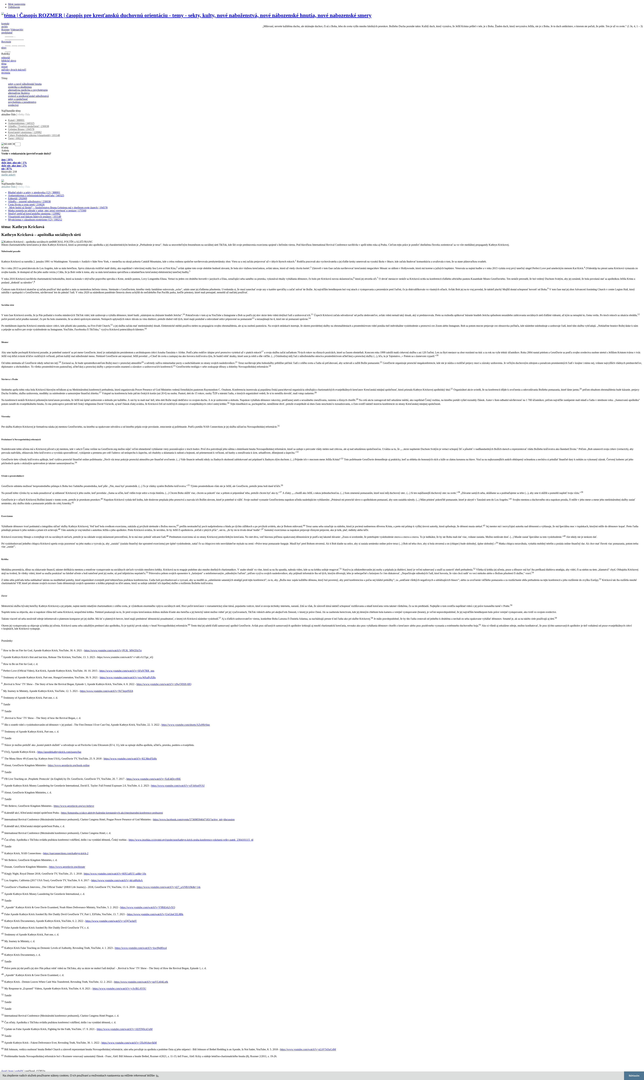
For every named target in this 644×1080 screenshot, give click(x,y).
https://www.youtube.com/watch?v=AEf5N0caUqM (124, 1029)
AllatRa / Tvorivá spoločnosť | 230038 (28, 126)
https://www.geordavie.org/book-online (69, 765)
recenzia (5, 72)
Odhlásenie (14, 7)
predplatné (6, 32)
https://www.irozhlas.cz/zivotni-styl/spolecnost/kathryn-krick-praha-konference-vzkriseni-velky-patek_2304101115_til (191, 839)
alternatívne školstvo (19, 93)
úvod (4, 1071)
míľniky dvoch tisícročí (13, 69)
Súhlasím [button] (634, 1075)
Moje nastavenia (16, 4)
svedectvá (13, 105)
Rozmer (5, 29)
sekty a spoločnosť (18, 99)
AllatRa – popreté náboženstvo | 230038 (29, 201)
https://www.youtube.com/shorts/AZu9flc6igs (186, 724)
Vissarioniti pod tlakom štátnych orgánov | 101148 (34, 216)
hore (11, 1071)
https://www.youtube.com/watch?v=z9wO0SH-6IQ (164, 684)
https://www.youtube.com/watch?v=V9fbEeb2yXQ (147, 907)
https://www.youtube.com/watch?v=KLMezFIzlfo (130, 758)
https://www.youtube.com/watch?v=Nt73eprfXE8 (106, 691)
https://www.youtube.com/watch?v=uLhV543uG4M (308, 1049)
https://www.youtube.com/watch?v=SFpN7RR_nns (126, 670)
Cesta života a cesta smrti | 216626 (26, 204)
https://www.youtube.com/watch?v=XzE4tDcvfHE (153, 778)
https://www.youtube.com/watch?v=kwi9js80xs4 (141, 948)
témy (4, 47)
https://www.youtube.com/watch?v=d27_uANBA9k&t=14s (168, 887)
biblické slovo (8, 60)
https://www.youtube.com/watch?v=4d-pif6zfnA (117, 880)
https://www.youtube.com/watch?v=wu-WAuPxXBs (128, 677)
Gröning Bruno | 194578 (21, 129)
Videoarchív (16, 29)
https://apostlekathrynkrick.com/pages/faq (59, 751)
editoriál (5, 57)
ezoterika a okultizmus (20, 87)
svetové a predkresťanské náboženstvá (28, 96)
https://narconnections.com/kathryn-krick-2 (65, 853)
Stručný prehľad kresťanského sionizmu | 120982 (34, 213)
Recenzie (6, 41)
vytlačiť (19, 1071)
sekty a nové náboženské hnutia (25, 84)
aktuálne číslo (8, 114)
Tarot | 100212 (15, 138)
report (4, 66)
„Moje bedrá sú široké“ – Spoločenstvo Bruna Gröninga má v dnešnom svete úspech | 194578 (58, 207)
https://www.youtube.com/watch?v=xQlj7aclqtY (111, 921)
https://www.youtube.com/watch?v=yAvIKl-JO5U (119, 988)
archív (4, 26)
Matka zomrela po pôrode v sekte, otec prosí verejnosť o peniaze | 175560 (47, 210)
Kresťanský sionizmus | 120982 (25, 132)
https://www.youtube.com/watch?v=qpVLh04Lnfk (141, 981)
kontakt (5, 23)
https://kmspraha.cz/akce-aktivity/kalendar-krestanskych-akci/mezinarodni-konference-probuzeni (112, 812)
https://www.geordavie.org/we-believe (74, 806)
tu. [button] (157, 1075)
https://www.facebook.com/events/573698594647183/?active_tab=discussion (194, 819)
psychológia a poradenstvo (22, 102)
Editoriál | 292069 (17, 198)
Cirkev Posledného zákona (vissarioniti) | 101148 (34, 135)
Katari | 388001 (16, 120)
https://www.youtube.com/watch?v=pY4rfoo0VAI (177, 785)
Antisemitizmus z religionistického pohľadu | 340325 (36, 195)
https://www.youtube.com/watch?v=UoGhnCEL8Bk (155, 914)
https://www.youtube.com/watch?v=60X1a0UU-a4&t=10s (115, 873)
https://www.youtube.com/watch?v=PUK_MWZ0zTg (113, 650)
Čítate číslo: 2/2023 (11, 177)
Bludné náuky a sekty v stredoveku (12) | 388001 (34, 192)
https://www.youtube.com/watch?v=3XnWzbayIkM (129, 1042)
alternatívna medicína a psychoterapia (28, 90)
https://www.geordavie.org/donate (67, 867)
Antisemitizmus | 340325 (21, 123)
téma (3, 63)
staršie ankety (8, 174)
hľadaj (4, 147)
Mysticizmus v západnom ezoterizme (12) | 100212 (35, 219)
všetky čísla (24, 114)
